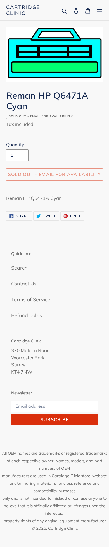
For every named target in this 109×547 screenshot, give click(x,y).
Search (19, 268)
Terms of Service (30, 299)
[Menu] (99, 10)
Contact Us (24, 283)
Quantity (15, 144)
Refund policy (27, 315)
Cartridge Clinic (23, 10)
